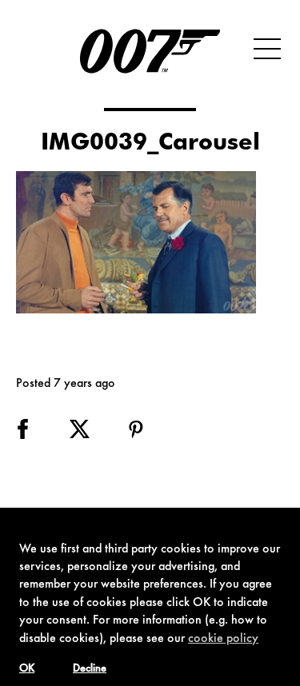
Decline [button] (89, 669)
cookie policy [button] (223, 638)
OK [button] (26, 669)
